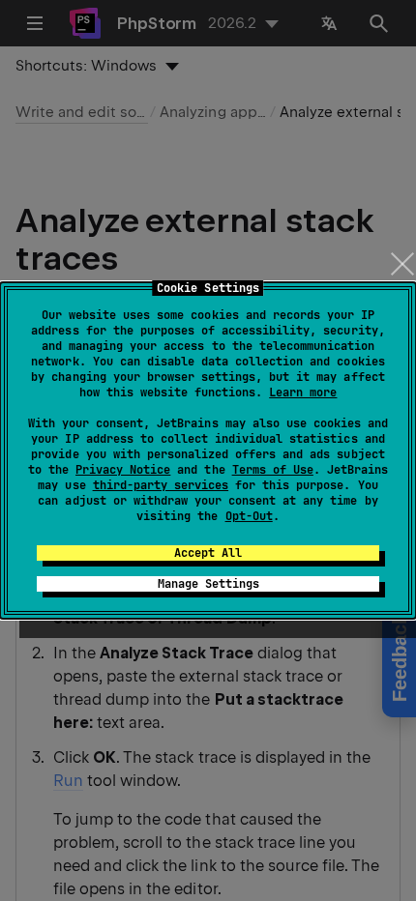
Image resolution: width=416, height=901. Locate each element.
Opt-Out (249, 516)
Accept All (208, 553)
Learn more (303, 392)
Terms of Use (272, 470)
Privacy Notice (122, 470)
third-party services (160, 485)
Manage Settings (208, 584)
